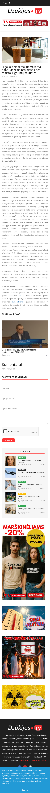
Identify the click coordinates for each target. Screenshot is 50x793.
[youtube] (6, 3)
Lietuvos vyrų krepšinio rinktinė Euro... (29, 497)
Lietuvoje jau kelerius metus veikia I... (31, 509)
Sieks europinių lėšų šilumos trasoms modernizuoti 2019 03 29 (19, 350)
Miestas (22, 469)
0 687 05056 (23, 760)
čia (20, 295)
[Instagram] (9, 3)
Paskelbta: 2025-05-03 (9, 76)
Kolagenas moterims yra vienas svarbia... (30, 461)
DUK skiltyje (17, 302)
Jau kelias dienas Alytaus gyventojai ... (31, 473)
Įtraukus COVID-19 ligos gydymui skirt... (30, 485)
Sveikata (22, 457)
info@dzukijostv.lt (39, 760)
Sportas (22, 494)
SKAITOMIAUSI (25, 451)
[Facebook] (3, 3)
